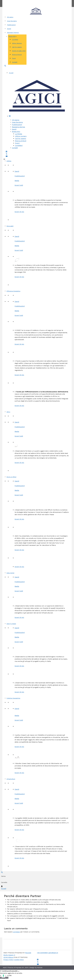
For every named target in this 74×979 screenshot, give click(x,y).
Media (17, 181)
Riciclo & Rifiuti (11, 477)
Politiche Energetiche (13, 698)
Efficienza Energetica (13, 291)
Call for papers (17, 47)
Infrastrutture (11, 779)
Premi (14, 58)
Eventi (9, 28)
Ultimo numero (20, 136)
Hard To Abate (11, 623)
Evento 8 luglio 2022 (19, 51)
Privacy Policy (8, 960)
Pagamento (4, 978)
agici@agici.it (53, 953)
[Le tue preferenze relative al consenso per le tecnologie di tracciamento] (3, 975)
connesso (16, 932)
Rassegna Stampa (13, 32)
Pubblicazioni (11, 25)
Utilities (9, 161)
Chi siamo (10, 17)
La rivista (15, 39)
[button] (5, 66)
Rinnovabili (10, 226)
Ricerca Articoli (17, 54)
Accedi (11, 73)
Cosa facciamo (12, 21)
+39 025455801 (42, 953)
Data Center (10, 573)
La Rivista (18, 134)
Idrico (8, 412)
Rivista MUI (12, 36)
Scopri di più (19, 212)
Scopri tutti (19, 185)
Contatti (44, 1)
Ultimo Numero (17, 43)
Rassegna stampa (18, 127)
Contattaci (19, 145)
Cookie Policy (19, 960)
